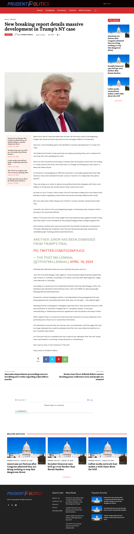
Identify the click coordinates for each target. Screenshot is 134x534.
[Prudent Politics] (16, 34)
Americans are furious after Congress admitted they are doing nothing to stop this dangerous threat (17, 141)
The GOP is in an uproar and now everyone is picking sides (73, 526)
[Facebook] (46, 359)
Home (7, 19)
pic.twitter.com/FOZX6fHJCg (58, 251)
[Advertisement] (54, 54)
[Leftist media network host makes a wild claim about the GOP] (118, 83)
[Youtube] (15, 505)
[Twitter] (52, 359)
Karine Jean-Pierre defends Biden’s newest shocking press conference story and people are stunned (81, 377)
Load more (117, 101)
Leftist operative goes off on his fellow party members (17, 180)
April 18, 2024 (81, 262)
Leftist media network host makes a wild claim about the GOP (17, 162)
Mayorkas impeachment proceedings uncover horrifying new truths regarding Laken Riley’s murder (26, 377)
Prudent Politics (27, 34)
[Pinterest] (59, 359)
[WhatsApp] (65, 359)
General (13, 19)
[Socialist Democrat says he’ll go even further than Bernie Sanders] (118, 61)
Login (91, 400)
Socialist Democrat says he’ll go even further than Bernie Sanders (17, 152)
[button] (95, 10)
